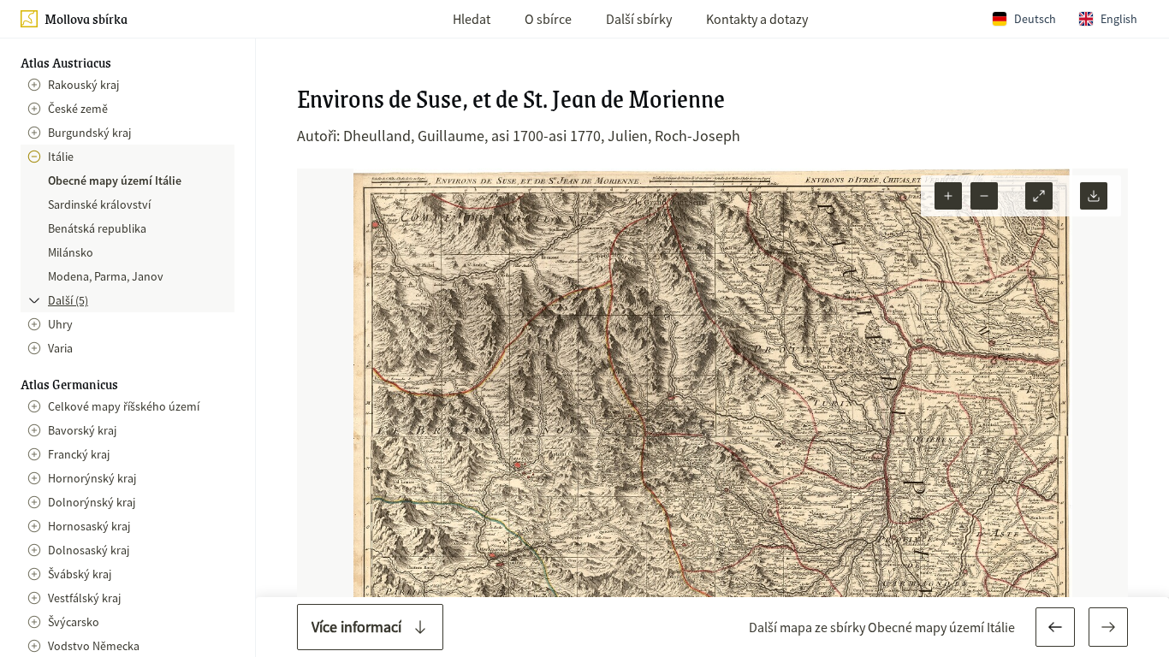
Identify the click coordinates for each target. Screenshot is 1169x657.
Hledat (471, 18)
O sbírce (548, 18)
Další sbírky (639, 18)
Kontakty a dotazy (757, 18)
